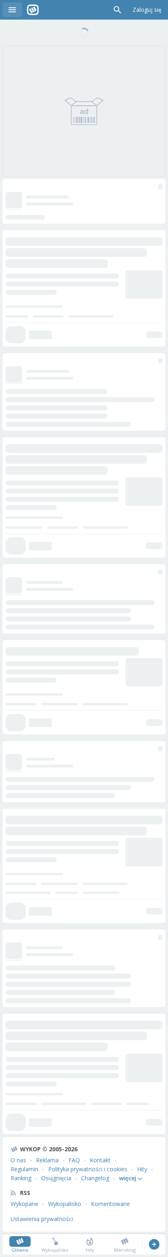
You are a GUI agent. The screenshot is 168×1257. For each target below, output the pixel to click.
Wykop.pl (33, 10)
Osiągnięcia (56, 1178)
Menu (12, 9)
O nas (18, 1160)
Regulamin (24, 1169)
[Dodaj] (154, 1244)
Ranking (21, 1178)
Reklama (47, 1160)
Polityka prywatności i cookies (87, 1169)
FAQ (74, 1160)
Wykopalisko (64, 1204)
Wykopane (24, 1204)
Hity (142, 1169)
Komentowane (110, 1204)
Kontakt (100, 1160)
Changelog (95, 1178)
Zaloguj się (147, 9)
